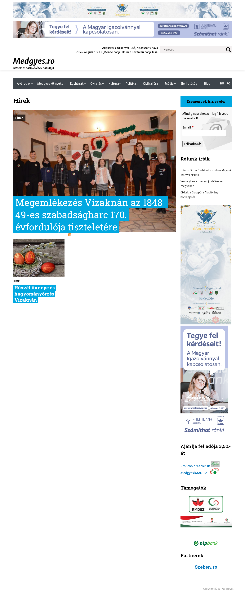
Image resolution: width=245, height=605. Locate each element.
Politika (131, 83)
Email (188, 127)
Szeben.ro (206, 567)
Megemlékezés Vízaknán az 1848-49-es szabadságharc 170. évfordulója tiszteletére (90, 214)
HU (222, 83)
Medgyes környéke (50, 83)
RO (228, 83)
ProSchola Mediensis (195, 466)
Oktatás (96, 83)
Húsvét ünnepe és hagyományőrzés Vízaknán (34, 294)
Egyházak (76, 83)
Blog (207, 83)
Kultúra (114, 83)
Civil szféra (150, 83)
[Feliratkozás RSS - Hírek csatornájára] (69, 235)
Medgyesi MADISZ (193, 473)
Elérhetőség (188, 83)
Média (169, 83)
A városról (23, 83)
